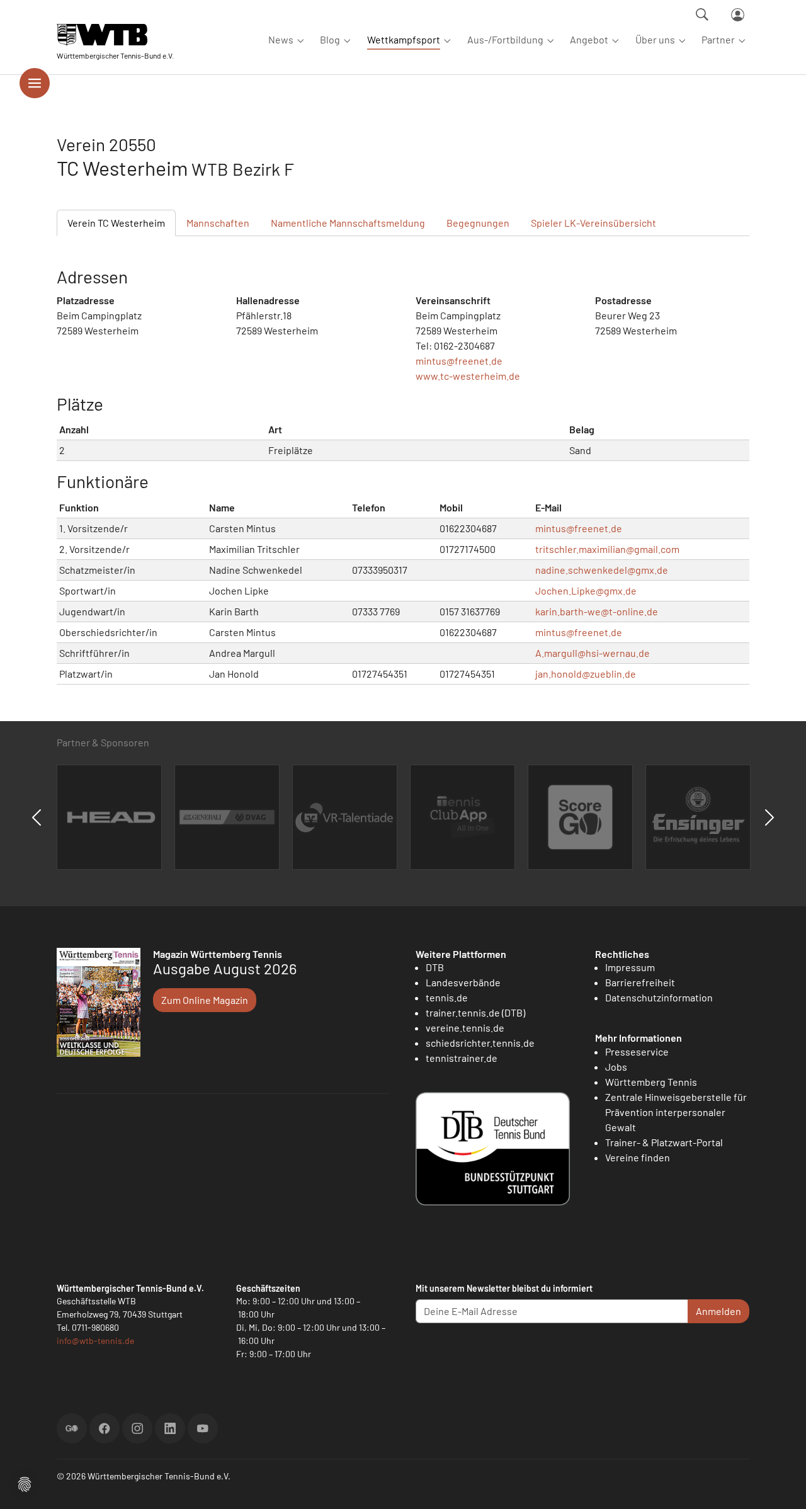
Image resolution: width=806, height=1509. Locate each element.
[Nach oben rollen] (781, 1484)
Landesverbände (463, 982)
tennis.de (447, 997)
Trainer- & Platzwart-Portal (664, 1142)
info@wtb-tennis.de (95, 1340)
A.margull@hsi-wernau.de (592, 653)
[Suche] (702, 14)
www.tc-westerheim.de (468, 376)
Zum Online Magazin (204, 1000)
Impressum (630, 967)
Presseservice (637, 1051)
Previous (36, 817)
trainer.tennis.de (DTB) (475, 1012)
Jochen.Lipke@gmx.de (586, 590)
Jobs (616, 1067)
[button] (24, 1483)
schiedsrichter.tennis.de (480, 1043)
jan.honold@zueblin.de (585, 674)
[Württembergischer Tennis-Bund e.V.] (115, 34)
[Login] (737, 14)
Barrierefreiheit (640, 982)
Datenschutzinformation (659, 997)
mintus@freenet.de (459, 361)
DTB (435, 967)
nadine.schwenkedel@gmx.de (601, 570)
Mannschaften (217, 223)
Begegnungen (477, 223)
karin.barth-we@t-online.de (596, 611)
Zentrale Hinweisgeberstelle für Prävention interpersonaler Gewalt (676, 1112)
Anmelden (718, 1311)
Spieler (593, 223)
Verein (116, 223)
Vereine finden (637, 1157)
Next (769, 817)
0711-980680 (95, 1327)
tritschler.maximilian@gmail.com (607, 549)
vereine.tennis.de (465, 1028)
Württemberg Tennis (651, 1082)
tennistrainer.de (461, 1058)
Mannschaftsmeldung (348, 223)
